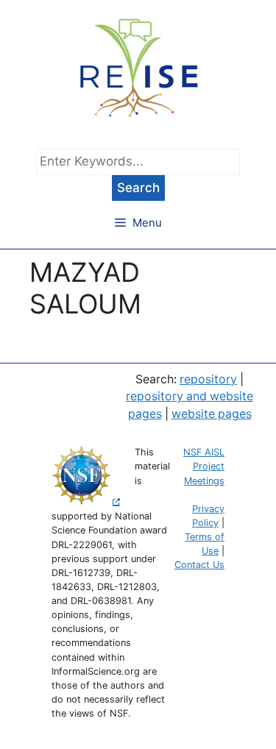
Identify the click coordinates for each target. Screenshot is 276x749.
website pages (211, 414)
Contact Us (199, 564)
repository (208, 379)
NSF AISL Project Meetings (203, 466)
